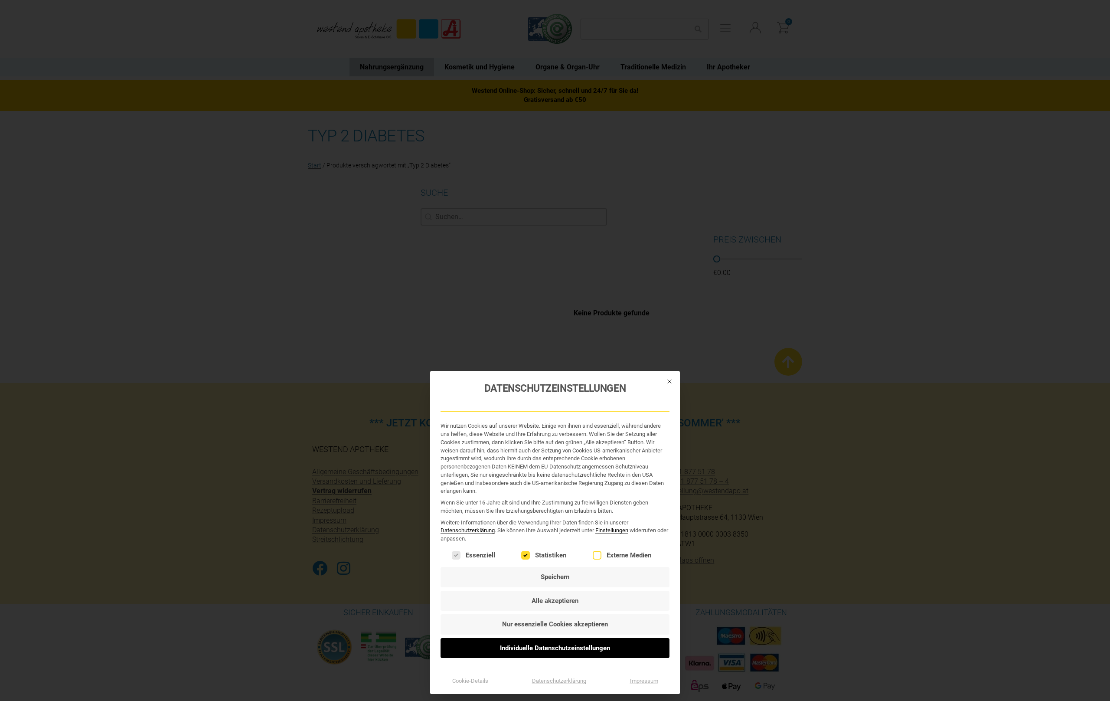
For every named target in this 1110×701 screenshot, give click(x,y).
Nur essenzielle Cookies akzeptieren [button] (555, 624)
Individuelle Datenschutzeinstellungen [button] (555, 648)
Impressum (644, 681)
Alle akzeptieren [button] (555, 601)
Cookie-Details (470, 681)
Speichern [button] (555, 577)
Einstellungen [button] (611, 530)
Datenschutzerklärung (468, 530)
